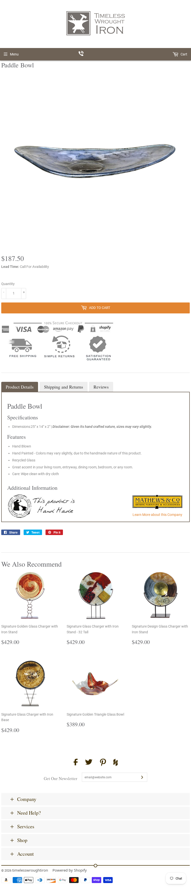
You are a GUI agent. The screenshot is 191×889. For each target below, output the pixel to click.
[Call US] (96, 54)
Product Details (20, 387)
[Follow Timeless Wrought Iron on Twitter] (88, 763)
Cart (183, 54)
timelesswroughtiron (30, 870)
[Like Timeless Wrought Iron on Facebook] (75, 763)
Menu (14, 54)
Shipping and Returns (63, 387)
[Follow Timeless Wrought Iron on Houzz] (115, 763)
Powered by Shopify (69, 870)
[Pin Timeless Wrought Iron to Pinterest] (103, 763)
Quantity (8, 284)
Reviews (101, 387)
